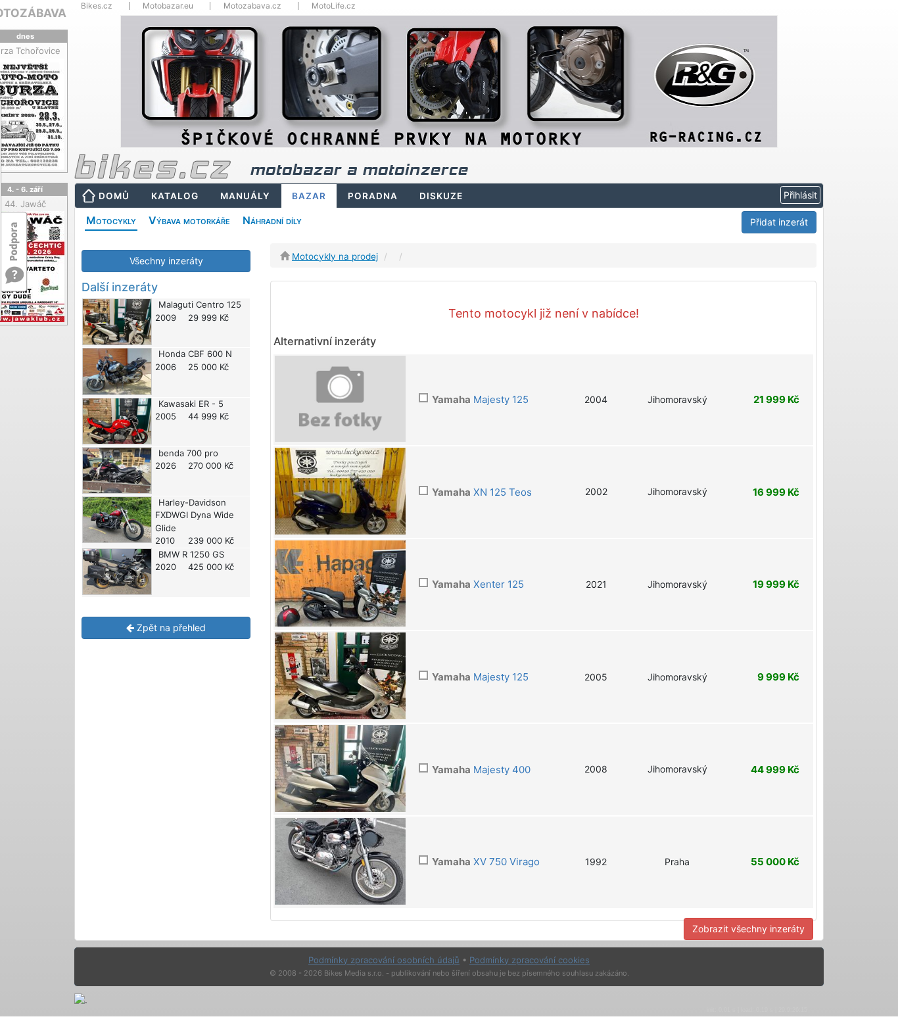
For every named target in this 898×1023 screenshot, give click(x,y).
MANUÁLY (245, 196)
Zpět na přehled (170, 627)
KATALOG (175, 196)
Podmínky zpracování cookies (529, 960)
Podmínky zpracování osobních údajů (384, 960)
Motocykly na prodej (335, 256)
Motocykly (111, 220)
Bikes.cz (96, 6)
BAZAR (309, 196)
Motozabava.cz (252, 6)
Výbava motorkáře (189, 220)
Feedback (14, 235)
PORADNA (373, 196)
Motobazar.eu (168, 6)
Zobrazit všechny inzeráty (748, 928)
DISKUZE (441, 196)
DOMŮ (114, 196)
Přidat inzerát (779, 221)
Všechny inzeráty (166, 260)
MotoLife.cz (334, 6)
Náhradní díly (272, 220)
